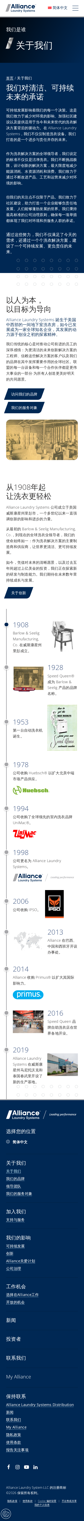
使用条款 (28, 1501)
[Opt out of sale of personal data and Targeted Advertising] (6, 1514)
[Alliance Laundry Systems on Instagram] (17, 1467)
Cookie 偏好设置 (47, 1501)
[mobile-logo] (21, 5)
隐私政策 (12, 1501)
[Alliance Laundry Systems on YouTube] (26, 1467)
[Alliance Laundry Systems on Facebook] (8, 1467)
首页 (10, 78)
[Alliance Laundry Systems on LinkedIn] (35, 1467)
